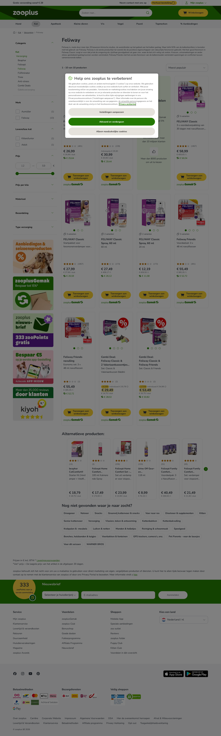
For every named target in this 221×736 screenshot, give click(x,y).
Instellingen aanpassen (111, 112)
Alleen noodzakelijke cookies (111, 131)
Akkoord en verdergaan (111, 121)
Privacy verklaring (127, 104)
